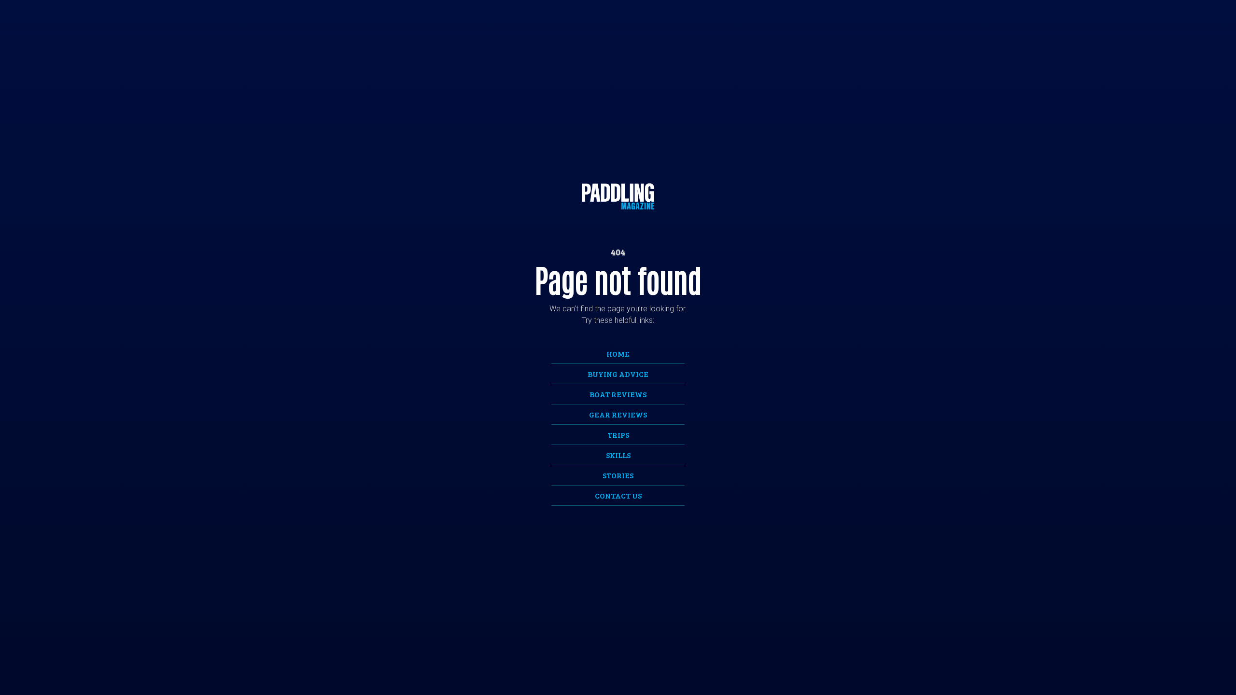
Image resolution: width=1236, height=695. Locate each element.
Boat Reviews (618, 394)
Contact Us (618, 495)
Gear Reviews (618, 414)
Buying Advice (618, 374)
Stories (618, 475)
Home (618, 353)
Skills (618, 455)
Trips (618, 435)
